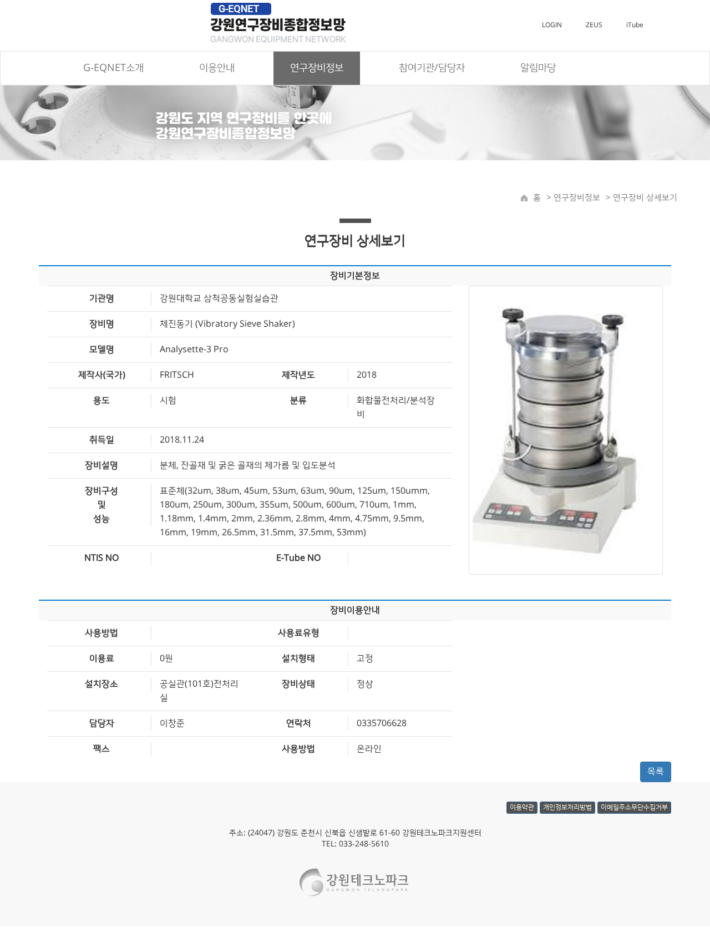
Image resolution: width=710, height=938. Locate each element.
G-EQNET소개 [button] (113, 68)
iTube (634, 25)
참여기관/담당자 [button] (432, 68)
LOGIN (552, 25)
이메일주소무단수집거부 (634, 807)
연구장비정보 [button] (316, 68)
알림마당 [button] (538, 68)
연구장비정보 (575, 198)
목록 (655, 772)
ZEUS (594, 25)
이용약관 (522, 807)
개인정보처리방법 (567, 807)
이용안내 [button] (217, 68)
